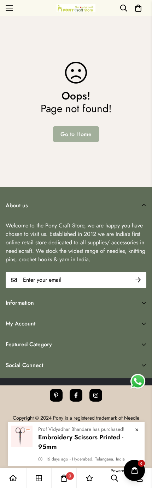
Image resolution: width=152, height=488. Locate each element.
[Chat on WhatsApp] (138, 381)
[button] (138, 8)
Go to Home (76, 134)
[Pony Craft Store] (76, 8)
